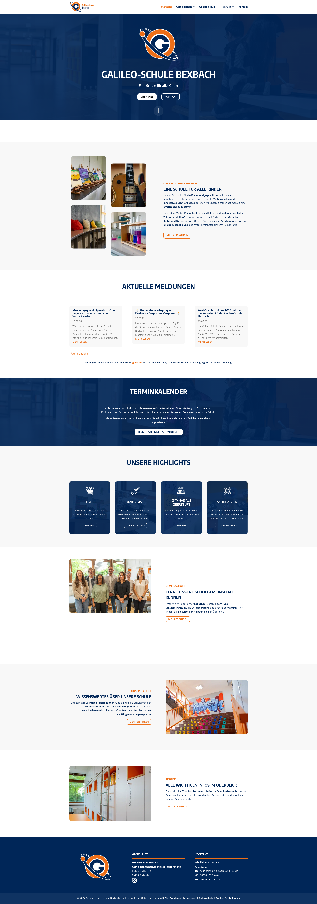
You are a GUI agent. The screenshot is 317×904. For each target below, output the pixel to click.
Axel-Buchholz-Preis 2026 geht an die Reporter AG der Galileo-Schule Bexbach (220, 313)
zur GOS (181, 525)
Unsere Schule (207, 7)
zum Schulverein (227, 525)
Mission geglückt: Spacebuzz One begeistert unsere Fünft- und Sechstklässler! (93, 313)
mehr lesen (79, 341)
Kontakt (243, 7)
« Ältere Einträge (78, 353)
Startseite (166, 7)
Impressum (189, 898)
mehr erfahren (177, 235)
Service (227, 7)
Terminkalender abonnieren (159, 432)
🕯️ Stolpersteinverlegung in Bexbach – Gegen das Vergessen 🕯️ (157, 311)
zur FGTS (89, 525)
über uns (147, 96)
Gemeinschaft (184, 7)
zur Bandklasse (135, 525)
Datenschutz (206, 898)
